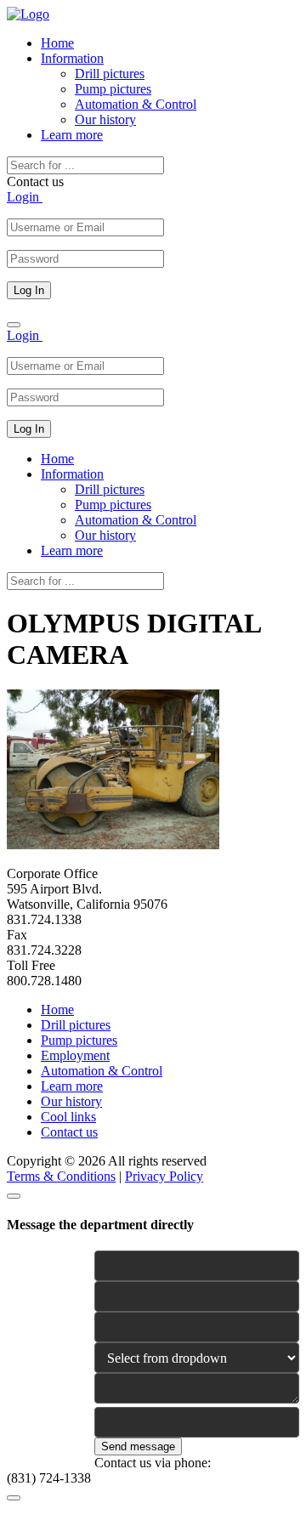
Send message (138, 1446)
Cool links (68, 1116)
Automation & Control (135, 104)
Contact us (69, 1132)
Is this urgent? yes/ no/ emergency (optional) (41, 1433)
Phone (22, 1318)
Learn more (72, 135)
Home (57, 43)
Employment (75, 1055)
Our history (105, 119)
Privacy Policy (164, 1176)
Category (28, 1348)
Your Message (40, 1379)
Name (21, 1257)
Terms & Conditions (61, 1176)
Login (24, 197)
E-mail (23, 1287)
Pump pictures (113, 89)
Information (72, 58)
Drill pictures (109, 73)
